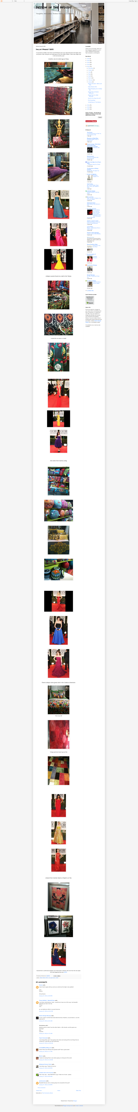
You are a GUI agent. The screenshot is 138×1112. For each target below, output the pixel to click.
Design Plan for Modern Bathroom (93, 92)
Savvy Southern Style (92, 244)
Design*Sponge (91, 275)
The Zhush (89, 132)
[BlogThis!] (55, 976)
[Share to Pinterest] (59, 976)
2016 (88, 58)
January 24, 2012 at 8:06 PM (45, 1068)
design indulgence (91, 174)
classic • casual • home (92, 220)
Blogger (75, 1100)
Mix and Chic (90, 197)
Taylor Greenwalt (43, 1037)
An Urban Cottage (91, 280)
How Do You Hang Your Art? (94, 98)
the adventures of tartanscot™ (91, 255)
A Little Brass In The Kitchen (94, 102)
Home (58, 1090)
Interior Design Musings (45, 1015)
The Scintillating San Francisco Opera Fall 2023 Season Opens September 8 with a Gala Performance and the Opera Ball (94, 213)
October (90, 70)
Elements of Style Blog (92, 138)
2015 (88, 60)
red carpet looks (51, 977)
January (90, 81)
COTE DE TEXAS (91, 191)
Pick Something (91, 100)
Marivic (41, 1056)
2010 (88, 107)
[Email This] (54, 976)
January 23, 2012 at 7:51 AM (45, 1033)
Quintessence (90, 156)
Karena (41, 985)
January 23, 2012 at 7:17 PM (45, 1051)
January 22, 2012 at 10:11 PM (46, 1011)
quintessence (42, 1080)
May (89, 74)
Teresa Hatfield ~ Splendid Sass (47, 1000)
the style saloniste (91, 208)
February (90, 80)
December (90, 68)
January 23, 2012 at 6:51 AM (45, 1020)
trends (57, 977)
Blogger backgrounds (68, 1105)
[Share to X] (57, 976)
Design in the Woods (54, 7)
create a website (79, 1105)
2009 (88, 109)
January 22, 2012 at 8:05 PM (45, 995)
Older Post (78, 1090)
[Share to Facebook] (58, 976)
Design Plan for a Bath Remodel (93, 95)
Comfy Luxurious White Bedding (93, 233)
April (89, 76)
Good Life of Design (92, 265)
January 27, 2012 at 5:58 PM (45, 1084)
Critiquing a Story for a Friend (94, 164)
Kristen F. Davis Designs (93, 232)
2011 (88, 105)
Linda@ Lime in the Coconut (46, 1072)
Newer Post (39, 1090)
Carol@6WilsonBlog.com (45, 1047)
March (89, 78)
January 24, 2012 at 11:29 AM (46, 1059)
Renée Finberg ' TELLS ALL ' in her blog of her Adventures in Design (94, 145)
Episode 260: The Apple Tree (93, 170)
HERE (65, 972)
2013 (88, 64)
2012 (88, 66)
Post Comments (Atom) (47, 1093)
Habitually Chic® (91, 202)
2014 (88, 62)
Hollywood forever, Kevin (45, 1064)
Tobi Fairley (90, 184)
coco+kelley (90, 226)
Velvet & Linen (90, 237)
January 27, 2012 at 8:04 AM (45, 1076)
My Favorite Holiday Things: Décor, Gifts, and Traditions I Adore (93, 186)
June (89, 72)
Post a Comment (41, 1087)
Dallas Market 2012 (44, 977)
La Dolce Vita (90, 290)
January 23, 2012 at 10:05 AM (46, 1043)
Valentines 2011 (96, 147)
